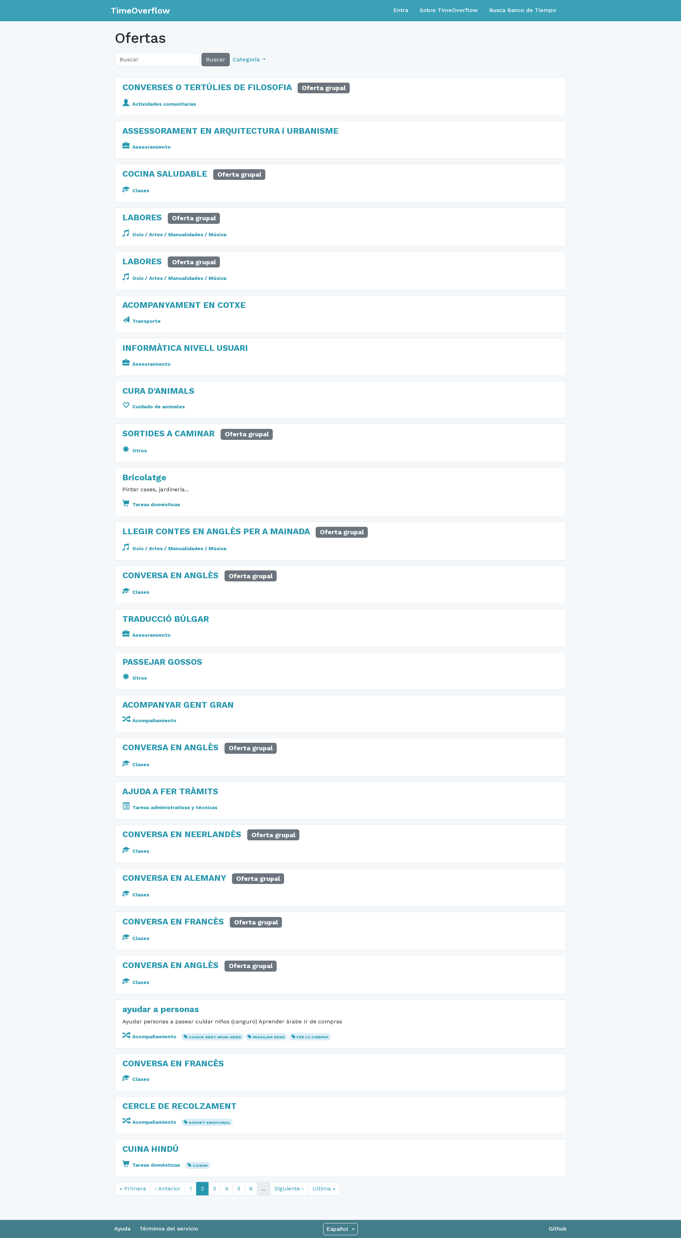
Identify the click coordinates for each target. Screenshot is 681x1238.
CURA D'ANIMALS (158, 391)
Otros (139, 450)
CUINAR (200, 1165)
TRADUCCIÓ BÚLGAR (165, 619)
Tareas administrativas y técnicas (174, 807)
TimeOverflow (140, 11)
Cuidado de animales (158, 406)
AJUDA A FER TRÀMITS (170, 791)
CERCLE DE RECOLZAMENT (179, 1106)
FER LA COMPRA (312, 1037)
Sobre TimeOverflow (449, 10)
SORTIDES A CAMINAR (168, 433)
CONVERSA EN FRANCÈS (173, 922)
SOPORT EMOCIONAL (209, 1122)
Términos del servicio (168, 1228)
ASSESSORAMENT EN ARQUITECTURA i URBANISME (230, 131)
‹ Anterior (168, 1188)
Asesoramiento (151, 147)
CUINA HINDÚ (150, 1149)
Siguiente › (289, 1188)
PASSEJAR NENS (269, 1037)
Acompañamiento (153, 720)
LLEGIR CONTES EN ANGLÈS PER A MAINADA (216, 531)
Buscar (215, 59)
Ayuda (122, 1228)
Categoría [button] (247, 59)
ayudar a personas (160, 1009)
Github (558, 1228)
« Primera (133, 1188)
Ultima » (324, 1188)
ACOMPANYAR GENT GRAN (178, 705)
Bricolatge (144, 477)
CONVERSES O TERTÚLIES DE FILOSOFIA (207, 87)
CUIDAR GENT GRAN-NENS (215, 1037)
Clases (140, 190)
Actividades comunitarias (163, 104)
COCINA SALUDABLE (164, 174)
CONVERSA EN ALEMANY (174, 878)
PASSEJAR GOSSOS (162, 662)
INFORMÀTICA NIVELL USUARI (185, 348)
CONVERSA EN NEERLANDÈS (181, 834)
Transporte (146, 321)
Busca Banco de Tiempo (522, 10)
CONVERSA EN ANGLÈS (170, 575)
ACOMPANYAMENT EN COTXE (183, 305)
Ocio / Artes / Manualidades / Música (178, 234)
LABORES (142, 217)
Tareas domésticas (155, 504)
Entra (400, 10)
